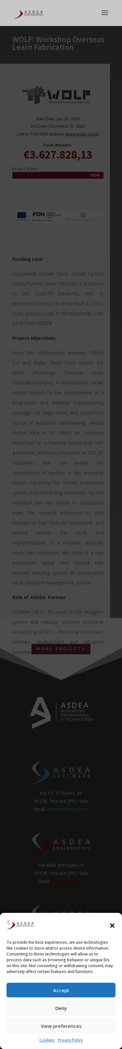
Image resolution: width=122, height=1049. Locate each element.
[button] (112, 925)
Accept (61, 990)
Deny (61, 1008)
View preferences (61, 1026)
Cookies (47, 1040)
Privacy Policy (70, 1040)
